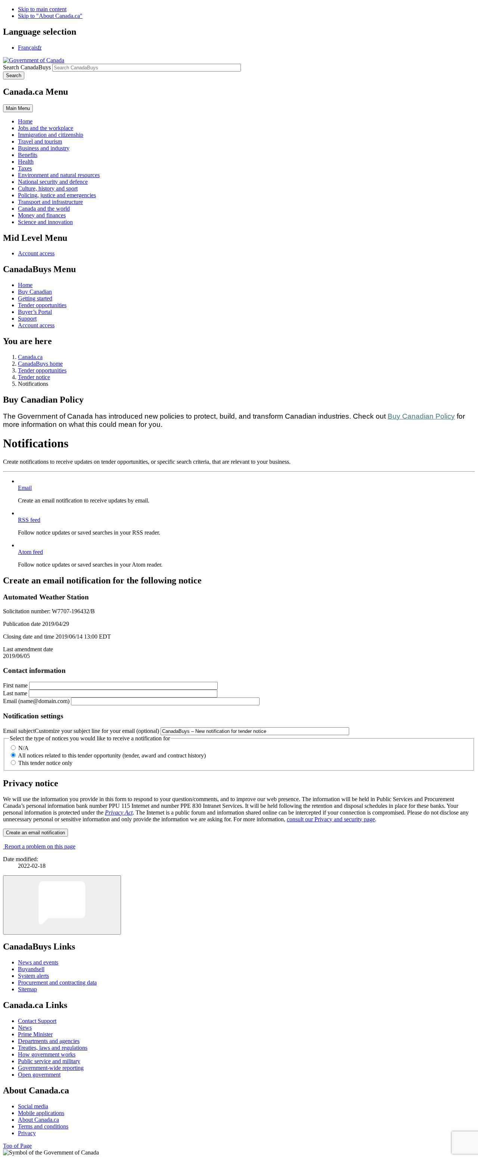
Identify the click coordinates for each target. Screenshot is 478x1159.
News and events (38, 962)
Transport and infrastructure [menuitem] (50, 202)
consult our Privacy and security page (331, 819)
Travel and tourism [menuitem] (40, 141)
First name (15, 685)
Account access (36, 253)
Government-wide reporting (51, 1068)
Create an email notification (35, 832)
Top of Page (17, 1146)
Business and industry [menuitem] (43, 148)
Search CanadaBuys (27, 67)
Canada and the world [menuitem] (44, 208)
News (25, 1027)
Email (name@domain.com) (36, 701)
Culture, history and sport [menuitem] (48, 188)
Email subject (81, 731)
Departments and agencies (49, 1041)
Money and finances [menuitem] (42, 215)
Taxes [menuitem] (25, 168)
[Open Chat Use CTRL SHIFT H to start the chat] (62, 905)
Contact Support (37, 1021)
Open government (39, 1074)
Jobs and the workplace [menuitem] (45, 128)
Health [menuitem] (26, 161)
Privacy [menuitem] (27, 1133)
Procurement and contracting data (57, 982)
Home (25, 285)
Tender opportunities (42, 305)
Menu (18, 108)
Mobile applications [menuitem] (41, 1113)
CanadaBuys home (40, 363)
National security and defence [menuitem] (53, 182)
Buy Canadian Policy (421, 416)
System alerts (33, 976)
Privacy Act (119, 812)
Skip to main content (42, 9)
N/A (23, 748)
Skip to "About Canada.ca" (50, 16)
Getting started (35, 298)
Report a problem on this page (39, 846)
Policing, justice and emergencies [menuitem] (57, 195)
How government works (46, 1054)
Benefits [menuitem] (27, 155)
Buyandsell (31, 969)
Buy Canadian (35, 292)
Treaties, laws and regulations (52, 1048)
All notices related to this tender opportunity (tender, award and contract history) (112, 755)
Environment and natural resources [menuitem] (59, 175)
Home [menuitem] (25, 121)
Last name (15, 693)
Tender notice (34, 377)
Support (27, 318)
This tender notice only (45, 763)
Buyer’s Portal (35, 312)
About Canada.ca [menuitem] (38, 1120)
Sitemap (27, 989)
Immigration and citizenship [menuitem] (50, 135)
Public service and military (49, 1061)
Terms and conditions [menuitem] (43, 1126)
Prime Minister (35, 1034)
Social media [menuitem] (33, 1106)
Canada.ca (30, 357)
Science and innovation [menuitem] (45, 222)
